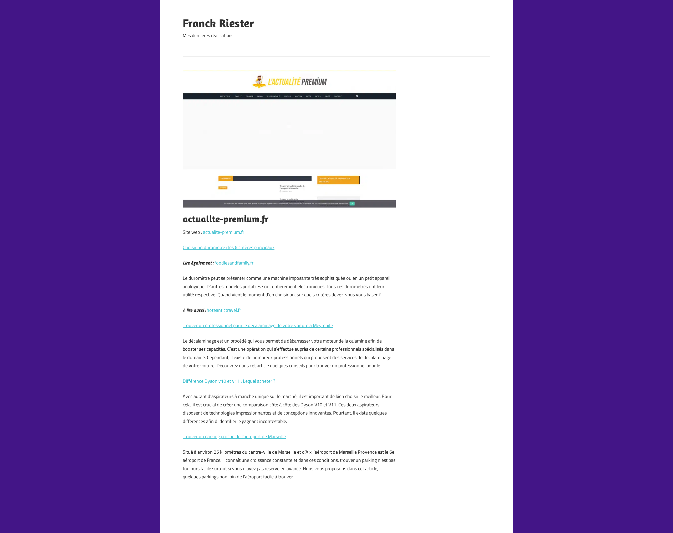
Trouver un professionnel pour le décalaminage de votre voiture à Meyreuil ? (258, 325)
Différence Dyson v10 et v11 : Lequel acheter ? (229, 381)
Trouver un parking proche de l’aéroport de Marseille (234, 436)
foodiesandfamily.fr (234, 262)
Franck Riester (218, 23)
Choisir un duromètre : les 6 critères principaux (228, 247)
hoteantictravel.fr (224, 310)
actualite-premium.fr (223, 232)
